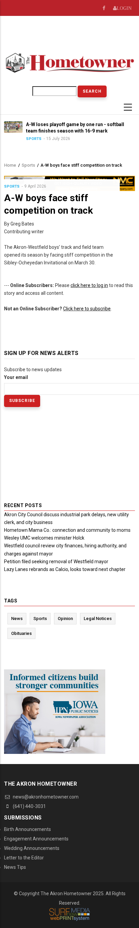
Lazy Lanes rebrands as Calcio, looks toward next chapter (65, 569)
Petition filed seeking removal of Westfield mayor (56, 561)
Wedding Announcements (31, 848)
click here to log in (89, 285)
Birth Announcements (27, 829)
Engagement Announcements (36, 838)
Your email (16, 377)
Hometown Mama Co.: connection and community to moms (67, 530)
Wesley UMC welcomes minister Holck (44, 538)
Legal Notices (98, 618)
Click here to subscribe (87, 308)
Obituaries (21, 633)
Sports (33, 139)
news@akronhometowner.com (45, 797)
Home (10, 165)
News (17, 618)
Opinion (65, 618)
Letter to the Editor (24, 857)
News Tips (15, 867)
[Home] (69, 62)
